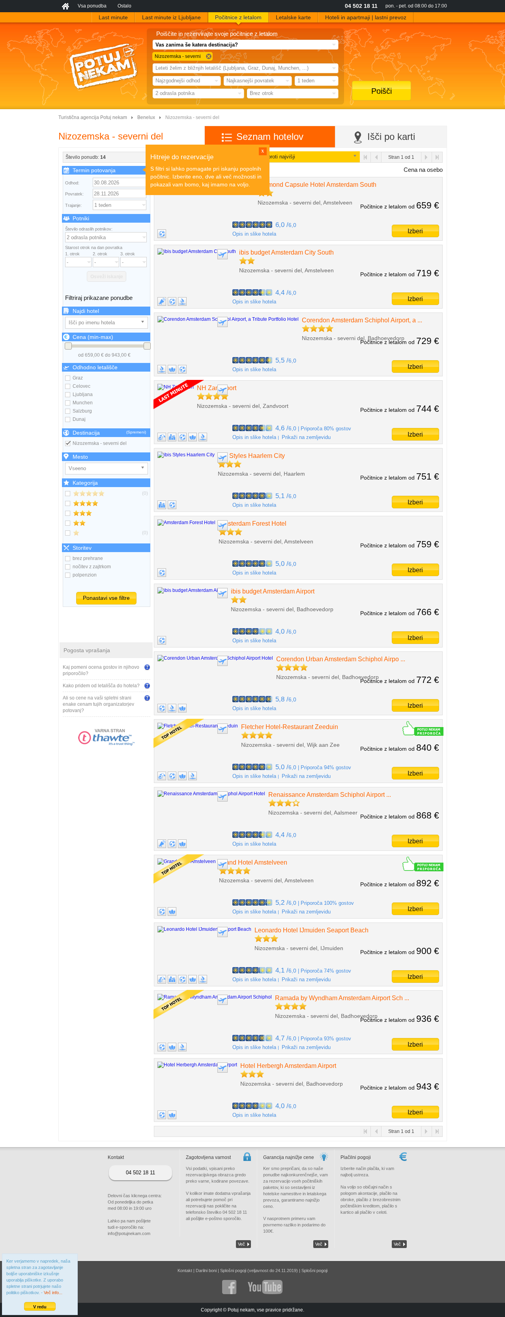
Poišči (381, 91)
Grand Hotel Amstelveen (253, 862)
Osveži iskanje (106, 276)
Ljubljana (83, 394)
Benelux (146, 117)
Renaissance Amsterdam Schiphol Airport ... (329, 794)
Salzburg (82, 411)
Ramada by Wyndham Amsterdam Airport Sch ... (342, 998)
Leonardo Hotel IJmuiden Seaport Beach (311, 930)
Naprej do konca (437, 157)
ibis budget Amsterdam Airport (272, 591)
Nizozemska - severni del (100, 443)
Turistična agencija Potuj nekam (92, 117)
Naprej (426, 157)
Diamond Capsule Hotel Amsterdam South (317, 184)
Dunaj (79, 419)
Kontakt (185, 1270)
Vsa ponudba (92, 6)
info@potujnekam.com (129, 1233)
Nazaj (376, 157)
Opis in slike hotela (254, 234)
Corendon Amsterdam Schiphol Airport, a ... (362, 320)
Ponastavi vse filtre (106, 598)
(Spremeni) (136, 432)
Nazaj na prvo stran (365, 157)
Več (241, 1244)
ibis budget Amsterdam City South (286, 252)
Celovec (81, 386)
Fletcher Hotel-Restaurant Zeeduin (289, 727)
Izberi (415, 231)
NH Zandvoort (216, 388)
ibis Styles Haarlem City (251, 455)
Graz (78, 378)
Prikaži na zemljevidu (306, 437)
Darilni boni (206, 1270)
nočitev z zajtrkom (92, 566)
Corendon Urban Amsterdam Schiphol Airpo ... (340, 659)
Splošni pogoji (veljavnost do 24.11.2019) (259, 1270)
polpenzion (85, 575)
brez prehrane (88, 558)
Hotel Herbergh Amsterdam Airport (288, 1065)
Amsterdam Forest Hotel (252, 523)
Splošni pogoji (314, 1270)
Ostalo (124, 6)
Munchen (83, 403)
